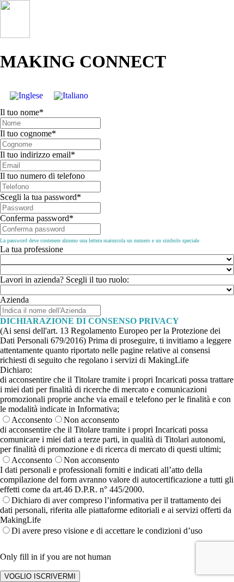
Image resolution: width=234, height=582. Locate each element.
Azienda (14, 299)
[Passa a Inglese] (26, 95)
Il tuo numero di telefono (42, 175)
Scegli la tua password (40, 197)
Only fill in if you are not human (55, 556)
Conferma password (36, 218)
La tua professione (31, 249)
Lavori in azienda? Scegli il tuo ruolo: (64, 279)
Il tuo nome (22, 112)
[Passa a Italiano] (71, 95)
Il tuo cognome (28, 133)
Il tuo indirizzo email (37, 154)
